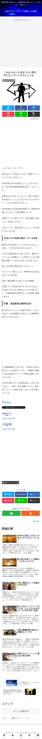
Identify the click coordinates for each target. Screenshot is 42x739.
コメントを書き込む (21, 711)
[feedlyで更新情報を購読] (11, 513)
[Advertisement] (21, 43)
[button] (38, 410)
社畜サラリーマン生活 (11, 483)
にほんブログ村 (8, 418)
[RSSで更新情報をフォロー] (30, 513)
